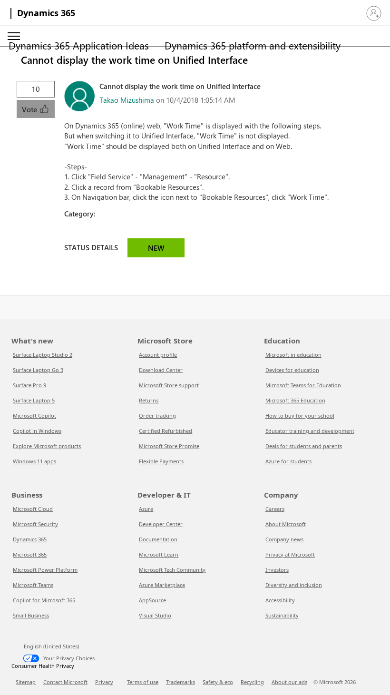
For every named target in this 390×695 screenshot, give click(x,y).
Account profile (158, 354)
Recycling (252, 681)
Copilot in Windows (37, 430)
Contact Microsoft (65, 681)
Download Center (161, 369)
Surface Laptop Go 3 (38, 369)
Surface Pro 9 (29, 385)
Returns (148, 400)
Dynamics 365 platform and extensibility (253, 45)
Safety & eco (218, 681)
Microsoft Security (35, 524)
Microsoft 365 (30, 554)
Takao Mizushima (126, 100)
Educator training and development (309, 430)
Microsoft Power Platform (45, 569)
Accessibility (280, 600)
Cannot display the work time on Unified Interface (134, 59)
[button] (373, 13)
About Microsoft (285, 524)
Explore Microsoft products (47, 446)
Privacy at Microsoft (290, 554)
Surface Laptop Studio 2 (42, 354)
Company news (284, 539)
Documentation (158, 539)
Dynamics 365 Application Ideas (79, 45)
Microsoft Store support (169, 385)
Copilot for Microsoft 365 (44, 600)
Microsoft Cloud (33, 508)
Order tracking (157, 415)
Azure (146, 508)
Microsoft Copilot (34, 415)
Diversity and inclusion (293, 584)
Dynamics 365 (46, 13)
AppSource (152, 600)
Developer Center (161, 524)
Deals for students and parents (303, 446)
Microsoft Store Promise (169, 446)
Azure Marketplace (162, 584)
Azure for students (288, 461)
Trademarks (180, 681)
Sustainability (282, 615)
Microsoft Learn (158, 554)
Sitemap (26, 681)
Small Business (31, 615)
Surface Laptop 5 (34, 400)
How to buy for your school (299, 415)
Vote (30, 109)
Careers (274, 508)
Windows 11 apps (34, 461)
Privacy (104, 681)
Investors (277, 569)
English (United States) (51, 646)
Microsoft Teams (33, 584)
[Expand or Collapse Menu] (14, 36)
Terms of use (142, 681)
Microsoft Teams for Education (303, 385)
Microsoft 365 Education (295, 400)
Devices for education (292, 369)
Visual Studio (155, 615)
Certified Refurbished (165, 430)
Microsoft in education (293, 354)
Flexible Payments (161, 461)
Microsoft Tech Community (172, 569)
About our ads (289, 681)
